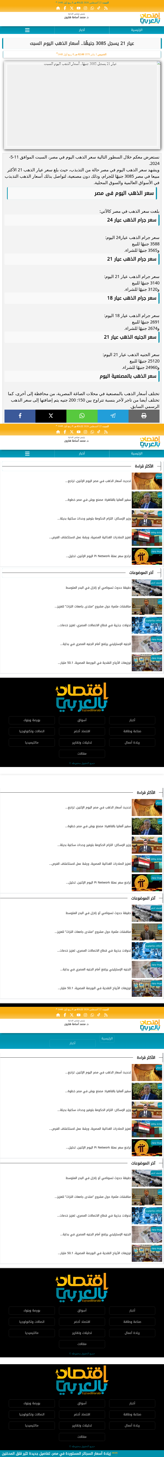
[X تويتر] (71, 8)
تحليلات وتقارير (82, 742)
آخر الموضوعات (141, 572)
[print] (144, 416)
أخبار (82, 30)
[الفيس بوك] (65, 8)
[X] (50, 416)
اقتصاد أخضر (82, 731)
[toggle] (27, 29)
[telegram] (113, 416)
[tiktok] (99, 8)
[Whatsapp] (92, 8)
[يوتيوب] (78, 8)
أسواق (82, 720)
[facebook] (19, 416)
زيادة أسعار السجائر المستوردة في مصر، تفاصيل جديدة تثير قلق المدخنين (56, 1453)
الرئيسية (136, 30)
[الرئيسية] (58, 8)
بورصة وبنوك (31, 720)
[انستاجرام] (85, 8)
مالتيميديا (31, 742)
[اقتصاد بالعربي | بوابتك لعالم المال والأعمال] (150, 19)
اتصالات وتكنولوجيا (31, 731)
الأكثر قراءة (144, 466)
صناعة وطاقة (132, 731)
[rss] (105, 8)
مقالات (82, 754)
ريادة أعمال (132, 742)
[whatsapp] (81, 416)
